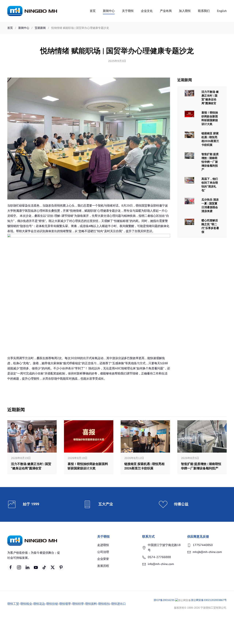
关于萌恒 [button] (128, 11)
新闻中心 (109, 11)
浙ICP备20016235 (164, 600)
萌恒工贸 (13, 604)
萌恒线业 (26, 604)
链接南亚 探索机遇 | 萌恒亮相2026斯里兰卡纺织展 (210, 139)
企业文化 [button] (147, 11)
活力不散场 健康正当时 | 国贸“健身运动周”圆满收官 (210, 97)
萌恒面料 (91, 604)
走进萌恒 (103, 545)
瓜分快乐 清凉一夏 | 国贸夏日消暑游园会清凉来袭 (210, 205)
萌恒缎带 (65, 604)
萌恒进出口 (118, 604)
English (222, 11)
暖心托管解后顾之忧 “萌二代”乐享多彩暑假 (210, 226)
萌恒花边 (39, 604)
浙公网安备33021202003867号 (209, 600)
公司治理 (103, 552)
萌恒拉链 (52, 604)
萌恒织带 (78, 604)
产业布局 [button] (166, 11)
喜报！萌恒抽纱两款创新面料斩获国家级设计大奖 (209, 118)
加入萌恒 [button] (185, 11)
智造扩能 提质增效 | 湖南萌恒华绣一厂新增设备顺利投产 (210, 162)
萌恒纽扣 (104, 604)
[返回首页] (32, 11)
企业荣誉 (103, 559)
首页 (93, 11)
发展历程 (103, 566)
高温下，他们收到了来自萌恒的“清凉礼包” (209, 184)
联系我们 (204, 11)
